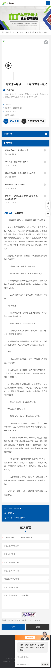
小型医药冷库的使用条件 (15, 184)
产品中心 (22, 32)
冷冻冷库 (17, 508)
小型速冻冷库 (19, 518)
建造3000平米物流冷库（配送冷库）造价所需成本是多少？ (22, 197)
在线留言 (19, 213)
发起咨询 (45, 664)
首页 (14, 32)
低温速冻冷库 (42, 32)
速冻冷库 (31, 32)
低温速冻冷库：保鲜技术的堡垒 (17, 150)
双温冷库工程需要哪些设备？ (16, 162)
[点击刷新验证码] (29, 614)
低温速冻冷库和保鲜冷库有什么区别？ (20, 173)
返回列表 (10, 513)
